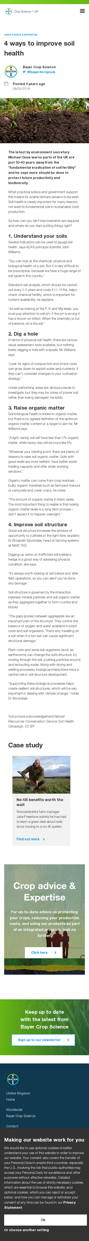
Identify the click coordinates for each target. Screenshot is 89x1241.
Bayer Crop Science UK (23, 11)
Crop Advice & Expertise (20, 35)
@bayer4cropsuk (40, 72)
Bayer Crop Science (20, 1116)
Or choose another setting (26, 1230)
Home (10, 1099)
